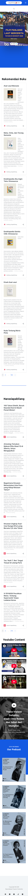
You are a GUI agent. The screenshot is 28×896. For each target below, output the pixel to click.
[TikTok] (18, 894)
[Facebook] (5, 894)
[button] (11, 43)
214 (12, 631)
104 (12, 375)
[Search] (14, 8)
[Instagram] (14, 894)
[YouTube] (22, 894)
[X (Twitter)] (9, 894)
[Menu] (25, 2)
